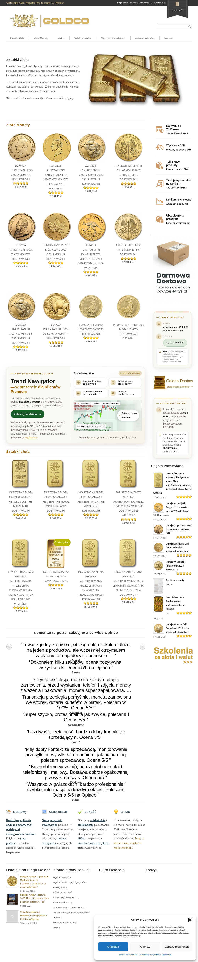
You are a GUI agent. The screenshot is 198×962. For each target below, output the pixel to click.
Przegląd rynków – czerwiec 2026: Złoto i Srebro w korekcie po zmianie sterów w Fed (35, 898)
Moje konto (122, 3)
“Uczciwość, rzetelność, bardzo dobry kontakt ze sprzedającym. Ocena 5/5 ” (75, 734)
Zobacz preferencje (177, 946)
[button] (190, 920)
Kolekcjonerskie (82, 38)
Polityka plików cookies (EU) (66, 898)
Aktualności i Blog (145, 38)
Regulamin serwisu (62, 877)
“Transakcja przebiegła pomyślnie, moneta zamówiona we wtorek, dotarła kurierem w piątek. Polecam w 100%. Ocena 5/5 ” (76, 702)
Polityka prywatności (62, 892)
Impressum (167, 955)
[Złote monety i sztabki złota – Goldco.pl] (49, 30)
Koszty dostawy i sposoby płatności (69, 908)
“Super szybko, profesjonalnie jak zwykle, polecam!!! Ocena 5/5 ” (76, 717)
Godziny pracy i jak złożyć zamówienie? (71, 913)
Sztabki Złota (17, 38)
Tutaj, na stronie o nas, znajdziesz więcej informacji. (129, 843)
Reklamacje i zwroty (62, 903)
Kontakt (168, 38)
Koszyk (133, 3)
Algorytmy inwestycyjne (113, 38)
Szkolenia (57, 918)
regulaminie (31, 437)
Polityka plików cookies (128, 955)
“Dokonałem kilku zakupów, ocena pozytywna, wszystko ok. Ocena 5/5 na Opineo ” (76, 664)
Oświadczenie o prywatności (150, 955)
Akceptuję (113, 946)
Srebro (61, 38)
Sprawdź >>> (47, 91)
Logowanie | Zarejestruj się (152, 3)
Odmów (145, 946)
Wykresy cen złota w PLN (64, 923)
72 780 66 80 (177, 343)
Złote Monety (41, 38)
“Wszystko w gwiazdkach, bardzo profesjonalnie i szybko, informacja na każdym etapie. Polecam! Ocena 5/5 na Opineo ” (76, 789)
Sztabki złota (18, 451)
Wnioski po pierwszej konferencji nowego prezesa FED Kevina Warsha (33, 915)
